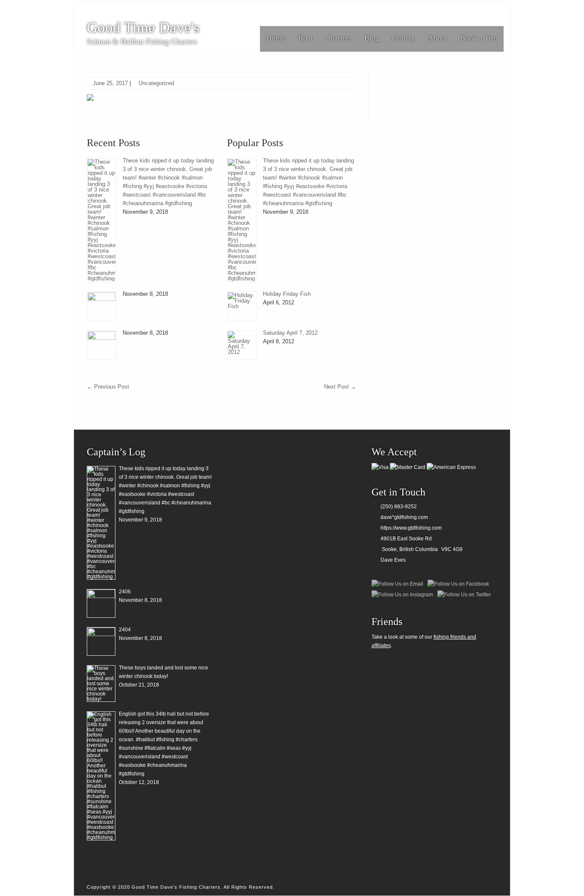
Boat (305, 38)
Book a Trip (478, 38)
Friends (387, 621)
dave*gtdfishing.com (404, 517)
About (437, 38)
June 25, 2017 (110, 83)
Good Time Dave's (143, 28)
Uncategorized (156, 83)
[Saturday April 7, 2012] (242, 345)
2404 (125, 630)
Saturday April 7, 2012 (290, 333)
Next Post (340, 386)
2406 (125, 592)
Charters (338, 38)
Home (275, 38)
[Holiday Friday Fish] (242, 306)
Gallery (403, 38)
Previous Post (108, 386)
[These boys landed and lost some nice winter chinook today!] (101, 683)
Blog (371, 38)
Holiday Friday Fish (287, 294)
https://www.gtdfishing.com (411, 528)
